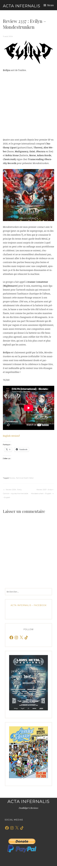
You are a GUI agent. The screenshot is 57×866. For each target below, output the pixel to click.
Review (12, 478)
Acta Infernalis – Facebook (28, 605)
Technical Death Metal (24, 478)
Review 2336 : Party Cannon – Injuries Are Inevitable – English (15, 493)
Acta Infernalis (21, 6)
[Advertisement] (28, 105)
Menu (50, 5)
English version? (11, 435)
